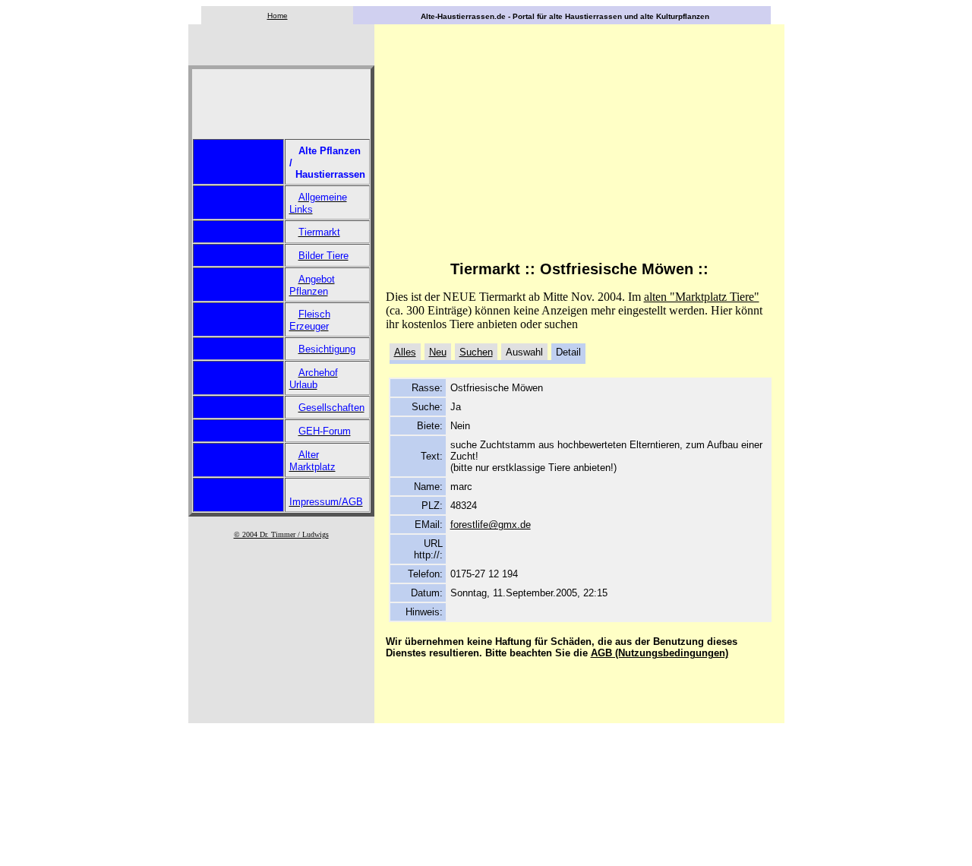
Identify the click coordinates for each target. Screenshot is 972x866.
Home (277, 15)
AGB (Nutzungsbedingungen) (659, 653)
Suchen (476, 352)
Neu (438, 352)
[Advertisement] (238, 104)
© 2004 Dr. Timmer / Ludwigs (281, 534)
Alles (405, 352)
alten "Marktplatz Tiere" (701, 296)
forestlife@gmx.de (490, 524)
